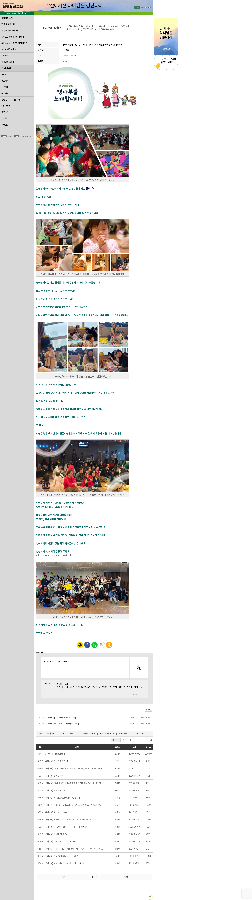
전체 (41, 733)
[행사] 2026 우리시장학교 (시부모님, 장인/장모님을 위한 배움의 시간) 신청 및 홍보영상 (74, 768)
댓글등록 (139, 668)
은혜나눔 (73, 733)
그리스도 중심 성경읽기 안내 (12, 37)
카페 (149, 7)
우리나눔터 (6, 68)
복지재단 (4, 93)
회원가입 (144, 7)
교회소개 (4, 55)
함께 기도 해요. (55, 761)
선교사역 (4, 81)
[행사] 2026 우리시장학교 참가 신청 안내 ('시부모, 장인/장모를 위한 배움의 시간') (74, 783)
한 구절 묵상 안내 (8, 24)
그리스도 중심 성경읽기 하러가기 (14, 43)
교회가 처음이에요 (8, 49)
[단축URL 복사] (109, 645)
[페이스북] (87, 645)
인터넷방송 (5, 106)
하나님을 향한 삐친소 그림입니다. (62, 798)
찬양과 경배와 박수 (57, 834)
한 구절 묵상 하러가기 (10, 30)
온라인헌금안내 (7, 62)
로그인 (137, 7)
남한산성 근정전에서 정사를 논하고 (63, 827)
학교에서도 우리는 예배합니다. (61, 863)
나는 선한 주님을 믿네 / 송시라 (61, 841)
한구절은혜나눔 (125, 733)
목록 (147, 710)
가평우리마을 (140, 733)
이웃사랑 (4, 87)
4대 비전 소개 (7, 18)
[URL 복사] (102, 645)
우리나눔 (50, 733)
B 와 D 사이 (54, 776)
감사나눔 (62, 733)
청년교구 (4, 125)
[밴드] (94, 645)
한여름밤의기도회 (88, 733)
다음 (126, 876)
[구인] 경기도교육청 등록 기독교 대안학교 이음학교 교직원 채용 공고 (74, 849)
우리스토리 (5, 74)
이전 (63, 876)
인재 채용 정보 (55, 790)
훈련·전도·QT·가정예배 (10, 100)
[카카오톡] (80, 645)
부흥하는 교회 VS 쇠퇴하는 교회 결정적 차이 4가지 (70, 819)
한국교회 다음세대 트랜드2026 (62, 856)
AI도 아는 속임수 (56, 812)
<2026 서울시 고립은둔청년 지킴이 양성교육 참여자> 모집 (73, 805)
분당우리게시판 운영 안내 (55, 754)
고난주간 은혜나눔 (107, 733)
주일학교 (4, 118)
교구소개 (4, 112)
